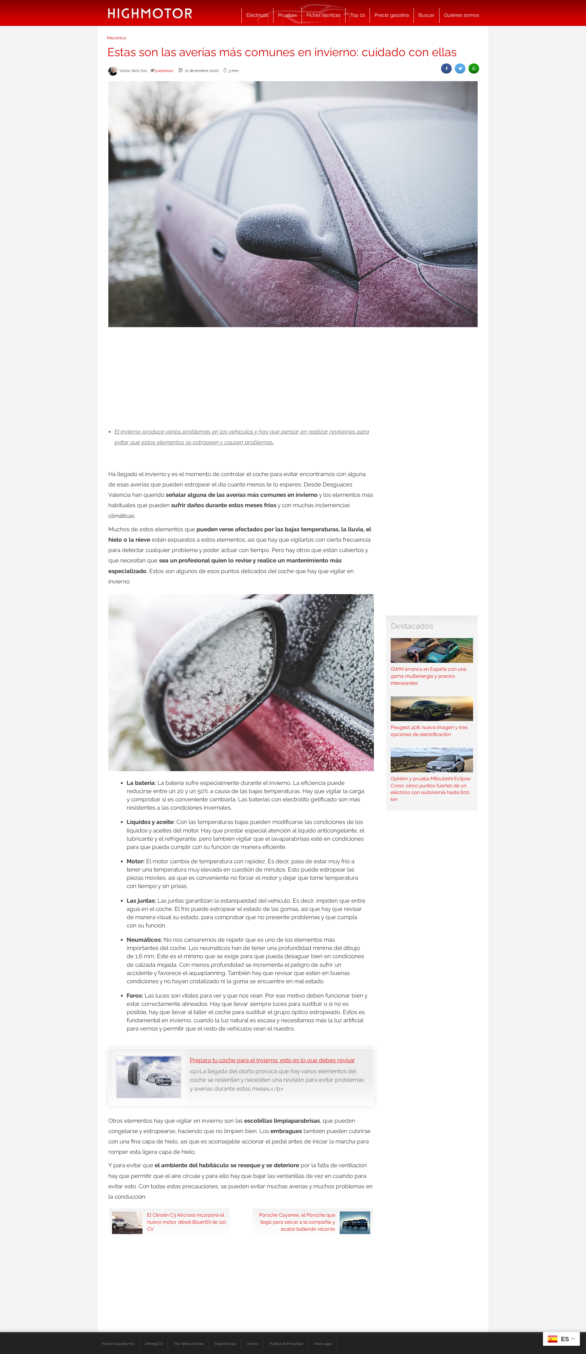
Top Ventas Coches (189, 1343)
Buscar (426, 15)
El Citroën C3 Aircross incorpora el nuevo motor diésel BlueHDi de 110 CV (186, 1222)
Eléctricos (257, 15)
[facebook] (446, 68)
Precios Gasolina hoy (118, 1343)
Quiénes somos (461, 15)
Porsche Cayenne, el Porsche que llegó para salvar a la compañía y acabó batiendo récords (297, 1222)
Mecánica (116, 37)
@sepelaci (163, 70)
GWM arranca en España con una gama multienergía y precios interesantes (428, 676)
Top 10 (357, 15)
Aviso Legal (323, 1343)
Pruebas (287, 15)
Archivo (253, 1343)
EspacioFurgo (225, 1343)
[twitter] (460, 68)
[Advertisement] (293, 377)
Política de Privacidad (286, 1343)
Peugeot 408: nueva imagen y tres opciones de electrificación (429, 730)
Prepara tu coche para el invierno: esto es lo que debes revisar (272, 1060)
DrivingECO (154, 1343)
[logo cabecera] (150, 13)
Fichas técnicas (323, 15)
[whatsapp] (473, 68)
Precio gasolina (391, 15)
